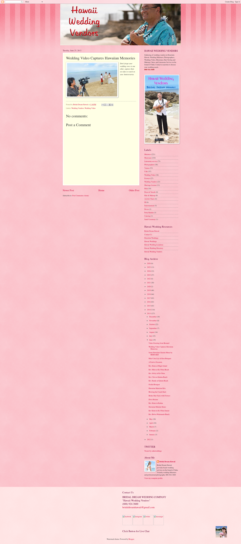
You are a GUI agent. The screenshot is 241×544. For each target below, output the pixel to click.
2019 (149, 290)
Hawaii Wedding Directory (153, 248)
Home (101, 190)
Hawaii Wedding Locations (153, 245)
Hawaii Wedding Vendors (153, 251)
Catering (147, 216)
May (151, 419)
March (151, 427)
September (153, 328)
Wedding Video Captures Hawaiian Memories (161, 348)
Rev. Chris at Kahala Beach (158, 377)
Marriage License (150, 185)
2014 (149, 309)
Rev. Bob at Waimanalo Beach (159, 414)
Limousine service (150, 161)
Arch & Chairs (149, 199)
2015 (149, 306)
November (153, 320)
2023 (149, 275)
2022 (149, 278)
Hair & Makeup (149, 195)
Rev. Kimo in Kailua (156, 403)
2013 (149, 313)
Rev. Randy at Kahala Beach (158, 380)
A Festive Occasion (155, 362)
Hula (146, 188)
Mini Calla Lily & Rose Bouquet (160, 358)
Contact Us (148, 234)
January (152, 434)
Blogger (131, 539)
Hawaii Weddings (150, 241)
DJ (145, 202)
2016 (149, 302)
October (152, 324)
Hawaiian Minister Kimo (157, 407)
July (151, 336)
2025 (149, 267)
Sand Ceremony (150, 219)
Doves (146, 209)
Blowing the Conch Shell (157, 392)
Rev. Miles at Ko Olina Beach (159, 369)
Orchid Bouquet (154, 384)
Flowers (147, 178)
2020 (149, 286)
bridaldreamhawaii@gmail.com (138, 507)
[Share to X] (107, 105)
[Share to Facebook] (110, 105)
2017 (149, 298)
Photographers (149, 164)
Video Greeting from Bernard (159, 343)
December (153, 316)
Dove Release (153, 399)
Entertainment (149, 205)
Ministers (147, 154)
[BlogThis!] (105, 105)
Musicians (147, 158)
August (152, 332)
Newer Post (68, 190)
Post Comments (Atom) (80, 195)
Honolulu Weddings (151, 238)
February (152, 430)
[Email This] (102, 105)
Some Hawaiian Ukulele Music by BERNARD (160, 353)
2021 (149, 282)
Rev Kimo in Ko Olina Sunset (159, 410)
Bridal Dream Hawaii (151, 231)
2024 (149, 271)
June (151, 340)
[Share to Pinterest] (112, 105)
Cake (146, 171)
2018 (149, 294)
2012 (149, 439)
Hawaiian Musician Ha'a (157, 388)
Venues (146, 168)
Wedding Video (90, 108)
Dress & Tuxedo (150, 192)
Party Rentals (149, 212)
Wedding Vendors (77, 108)
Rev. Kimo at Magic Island (158, 366)
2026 (149, 263)
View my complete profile (153, 478)
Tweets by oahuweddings (153, 451)
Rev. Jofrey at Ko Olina (157, 373)
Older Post (134, 190)
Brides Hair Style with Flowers (159, 395)
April (151, 423)
